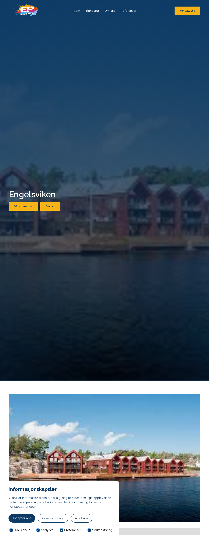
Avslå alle (81, 518)
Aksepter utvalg (53, 518)
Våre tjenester (23, 206)
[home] (23, 10)
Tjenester (92, 10)
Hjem (76, 10)
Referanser (128, 10)
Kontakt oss (187, 10)
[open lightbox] (104, 458)
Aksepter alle (21, 518)
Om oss (109, 10)
